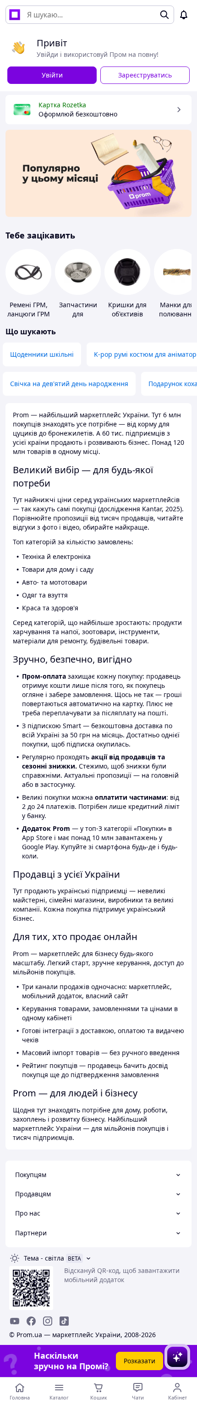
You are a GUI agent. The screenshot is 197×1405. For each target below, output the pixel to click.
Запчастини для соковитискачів (79, 313)
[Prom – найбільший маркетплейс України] (14, 14)
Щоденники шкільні (42, 354)
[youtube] (14, 1321)
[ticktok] (64, 1321)
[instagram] (47, 1321)
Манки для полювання (177, 309)
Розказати (139, 1360)
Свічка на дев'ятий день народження (69, 383)
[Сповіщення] (184, 14)
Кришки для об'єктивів (127, 309)
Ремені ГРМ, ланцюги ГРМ (28, 309)
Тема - (44, 1258)
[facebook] (31, 1321)
